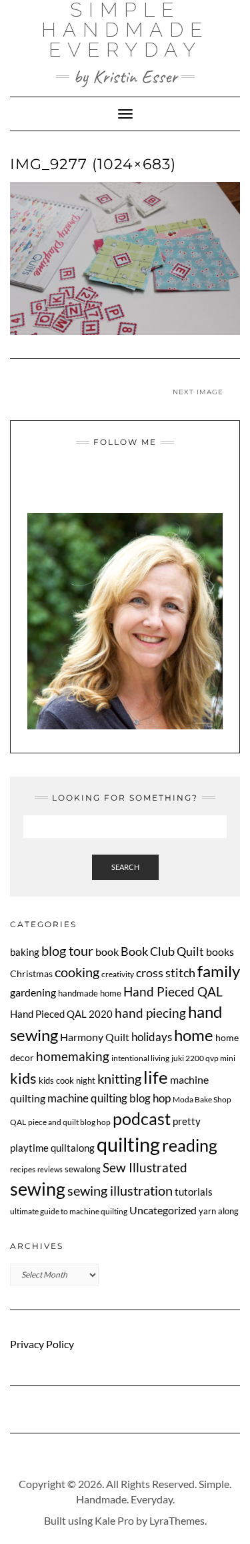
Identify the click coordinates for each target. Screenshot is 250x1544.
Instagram (100, 482)
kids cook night (67, 1080)
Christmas (31, 973)
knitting (119, 1078)
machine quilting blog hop (109, 1098)
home (193, 1034)
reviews (50, 1169)
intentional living (140, 1058)
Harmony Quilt (94, 1036)
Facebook (117, 482)
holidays (151, 1037)
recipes (22, 1169)
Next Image (198, 392)
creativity (117, 974)
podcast (142, 1118)
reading (189, 1145)
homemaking (72, 1056)
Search (125, 867)
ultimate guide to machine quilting (68, 1211)
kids (23, 1078)
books (220, 951)
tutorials (194, 1192)
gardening (33, 992)
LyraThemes (177, 1520)
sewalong (83, 1169)
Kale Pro (114, 1520)
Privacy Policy (42, 1344)
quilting (128, 1144)
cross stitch (165, 973)
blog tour (67, 951)
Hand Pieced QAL (173, 991)
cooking (77, 972)
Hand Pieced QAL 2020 (61, 1014)
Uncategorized (163, 1210)
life (155, 1077)
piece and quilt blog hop (69, 1122)
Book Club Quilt (162, 951)
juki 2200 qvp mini (203, 1058)
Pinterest (150, 482)
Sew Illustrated (145, 1167)
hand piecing (150, 1012)
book (107, 951)
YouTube (133, 482)
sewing (37, 1189)
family (218, 971)
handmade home (89, 993)
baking (24, 952)
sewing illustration (120, 1190)
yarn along (219, 1211)
